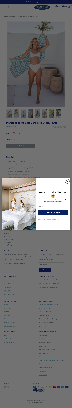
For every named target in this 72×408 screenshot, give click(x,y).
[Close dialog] (67, 181)
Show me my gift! (53, 213)
